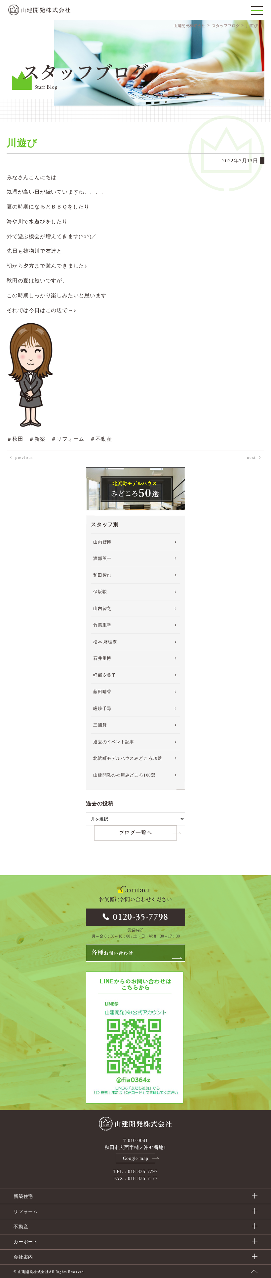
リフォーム (26, 1211)
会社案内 (23, 1257)
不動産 (21, 1226)
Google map (135, 1158)
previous (24, 457)
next (251, 457)
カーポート (26, 1241)
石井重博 (102, 658)
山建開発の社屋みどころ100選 (124, 775)
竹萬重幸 (102, 625)
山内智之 (102, 608)
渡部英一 (102, 558)
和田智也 (102, 575)
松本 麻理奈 (105, 641)
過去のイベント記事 (113, 741)
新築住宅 (23, 1196)
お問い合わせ (112, 952)
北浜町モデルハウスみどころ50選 (127, 758)
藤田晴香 (102, 691)
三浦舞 (100, 724)
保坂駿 (100, 591)
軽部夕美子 (104, 675)
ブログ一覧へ (135, 833)
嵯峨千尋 (102, 708)
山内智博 (102, 541)
